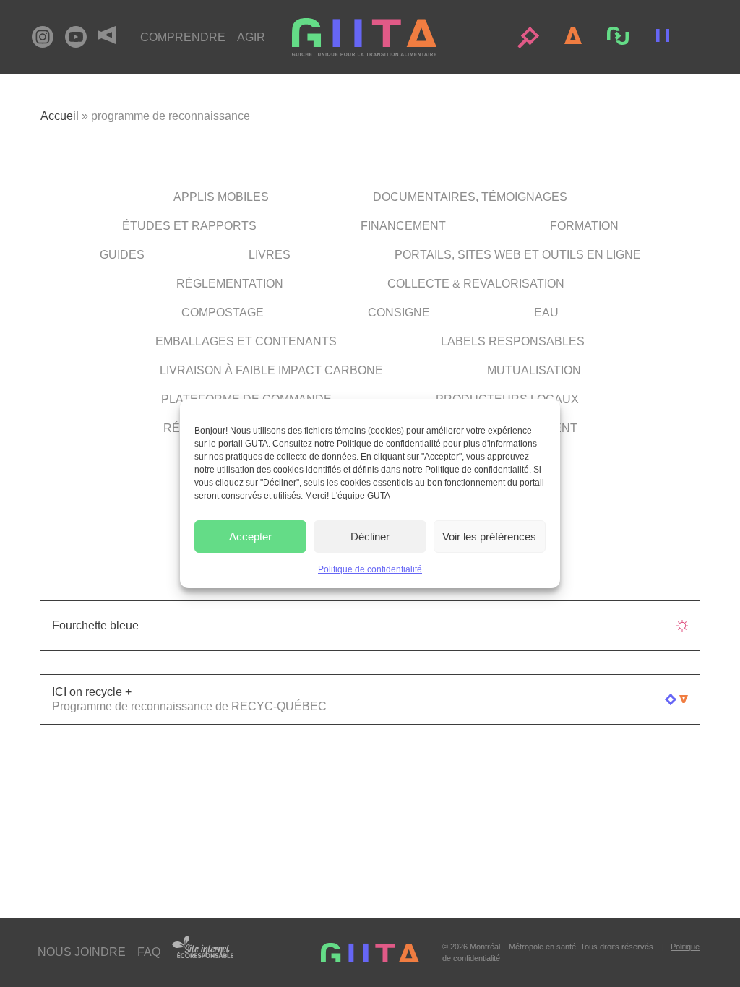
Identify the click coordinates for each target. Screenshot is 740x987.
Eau (546, 312)
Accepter (250, 536)
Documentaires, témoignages (470, 197)
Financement (403, 226)
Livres (270, 255)
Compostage (222, 312)
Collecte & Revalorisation (475, 283)
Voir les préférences (489, 536)
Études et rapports (189, 226)
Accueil (59, 116)
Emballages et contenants (246, 341)
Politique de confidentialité (370, 569)
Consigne (399, 312)
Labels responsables (513, 341)
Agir (251, 37)
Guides (122, 255)
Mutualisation (534, 370)
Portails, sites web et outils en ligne (518, 255)
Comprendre (182, 37)
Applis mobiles (221, 197)
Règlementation (229, 283)
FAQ (148, 952)
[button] (528, 37)
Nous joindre (82, 952)
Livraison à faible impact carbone (271, 370)
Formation (584, 226)
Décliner (370, 536)
